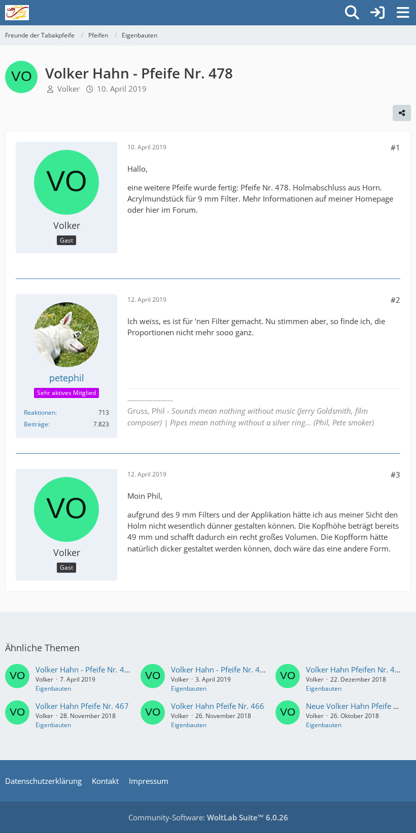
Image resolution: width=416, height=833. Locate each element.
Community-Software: (208, 817)
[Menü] (403, 13)
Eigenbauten (53, 688)
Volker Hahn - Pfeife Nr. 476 (84, 669)
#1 (395, 147)
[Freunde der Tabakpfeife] (17, 13)
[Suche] (352, 13)
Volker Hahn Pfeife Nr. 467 (82, 706)
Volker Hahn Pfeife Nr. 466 (217, 706)
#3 (395, 474)
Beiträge (36, 424)
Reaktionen (39, 412)
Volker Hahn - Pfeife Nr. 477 (220, 669)
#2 (395, 300)
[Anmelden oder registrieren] (377, 12)
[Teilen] (402, 113)
